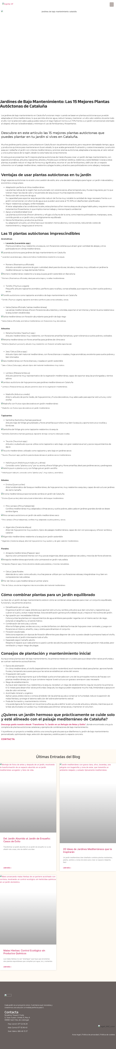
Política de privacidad (90, 1035)
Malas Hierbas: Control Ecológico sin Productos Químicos (24, 952)
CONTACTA (8, 739)
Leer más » (7, 868)
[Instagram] (9, 1037)
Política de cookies (107, 1035)
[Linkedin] (6, 1037)
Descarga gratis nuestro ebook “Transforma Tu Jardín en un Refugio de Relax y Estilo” (43, 724)
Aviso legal (76, 1035)
